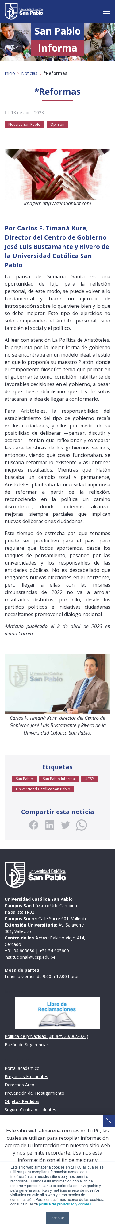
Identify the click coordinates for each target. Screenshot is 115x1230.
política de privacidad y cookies (65, 1203)
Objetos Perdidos (22, 1101)
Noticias (29, 73)
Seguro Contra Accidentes (30, 1109)
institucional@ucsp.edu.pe (30, 957)
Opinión (57, 124)
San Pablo (24, 778)
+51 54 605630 (19, 951)
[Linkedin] (49, 825)
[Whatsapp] (81, 825)
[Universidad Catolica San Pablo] (24, 11)
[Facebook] (33, 825)
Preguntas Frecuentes (26, 1076)
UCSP (89, 778)
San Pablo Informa (59, 778)
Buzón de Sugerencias (27, 1044)
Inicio (10, 73)
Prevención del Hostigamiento (34, 1093)
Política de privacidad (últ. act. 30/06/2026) (46, 1036)
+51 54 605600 (54, 951)
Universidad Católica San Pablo (43, 789)
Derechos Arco (19, 1085)
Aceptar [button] (57, 1217)
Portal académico (22, 1068)
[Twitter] (65, 825)
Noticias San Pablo (24, 124)
